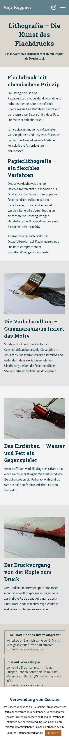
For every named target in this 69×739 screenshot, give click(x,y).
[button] (63, 7)
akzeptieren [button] (53, 733)
